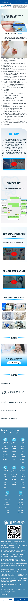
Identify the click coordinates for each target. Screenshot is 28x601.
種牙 (5, 446)
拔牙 (5, 482)
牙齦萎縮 (22, 487)
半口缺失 (5, 457)
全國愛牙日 (14, 474)
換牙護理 (20, 510)
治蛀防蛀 (20, 499)
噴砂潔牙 (7, 507)
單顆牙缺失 (5, 449)
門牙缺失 (5, 451)
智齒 (5, 477)
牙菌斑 (7, 512)
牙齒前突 (14, 454)
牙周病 (23, 482)
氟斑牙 (23, 454)
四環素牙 (22, 457)
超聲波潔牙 (7, 504)
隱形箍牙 (14, 446)
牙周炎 (23, 474)
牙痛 (5, 485)
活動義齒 (22, 459)
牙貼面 (23, 462)
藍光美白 (7, 499)
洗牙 (7, 502)
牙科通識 (14, 482)
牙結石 (7, 510)
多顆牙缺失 (20, 33)
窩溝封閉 (20, 502)
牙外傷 (20, 507)
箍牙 (14, 459)
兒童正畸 (20, 504)
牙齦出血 (22, 477)
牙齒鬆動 (22, 485)
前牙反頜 (14, 449)
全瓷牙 (23, 449)
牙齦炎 (23, 479)
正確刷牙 (14, 479)
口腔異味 (14, 485)
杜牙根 (5, 479)
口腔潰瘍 (5, 487)
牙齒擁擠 (14, 451)
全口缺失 (5, 459)
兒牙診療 (20, 512)
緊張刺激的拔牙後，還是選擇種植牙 (15, 121)
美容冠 (23, 446)
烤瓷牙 (23, 451)
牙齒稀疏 (14, 457)
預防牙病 (14, 477)
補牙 (5, 474)
